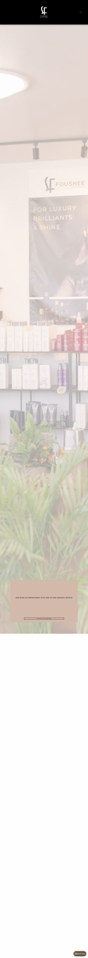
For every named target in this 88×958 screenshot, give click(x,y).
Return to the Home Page (44, 618)
